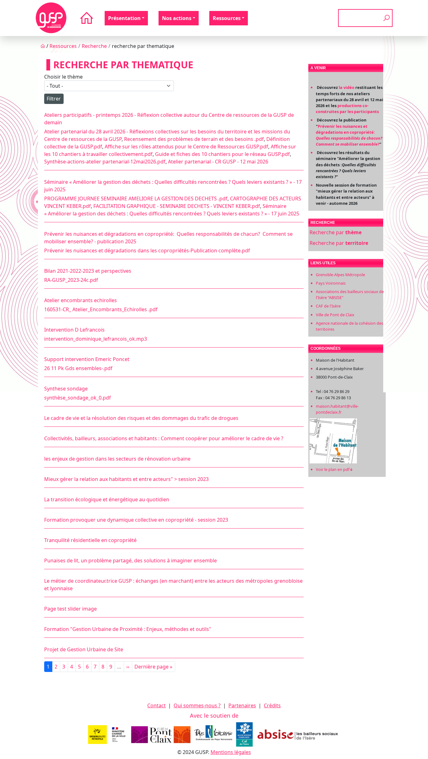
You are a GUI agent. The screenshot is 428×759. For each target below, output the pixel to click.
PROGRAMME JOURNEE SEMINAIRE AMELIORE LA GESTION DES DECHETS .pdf (135, 198)
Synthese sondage (66, 388)
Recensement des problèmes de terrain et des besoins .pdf (194, 139)
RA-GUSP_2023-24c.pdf (71, 279)
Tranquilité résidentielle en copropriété (90, 540)
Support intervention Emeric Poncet (86, 359)
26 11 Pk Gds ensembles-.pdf (78, 368)
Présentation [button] (124, 18)
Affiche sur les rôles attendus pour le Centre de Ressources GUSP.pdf (186, 146)
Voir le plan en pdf (334, 469)
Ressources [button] (227, 18)
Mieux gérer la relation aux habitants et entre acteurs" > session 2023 (126, 479)
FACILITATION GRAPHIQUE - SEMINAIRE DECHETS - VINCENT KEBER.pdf (176, 206)
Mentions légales (231, 752)
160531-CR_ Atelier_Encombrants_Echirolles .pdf (101, 309)
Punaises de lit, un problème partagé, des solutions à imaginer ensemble (130, 560)
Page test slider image (70, 608)
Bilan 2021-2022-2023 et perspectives (87, 270)
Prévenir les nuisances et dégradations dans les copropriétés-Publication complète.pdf (147, 250)
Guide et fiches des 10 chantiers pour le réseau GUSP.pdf (222, 154)
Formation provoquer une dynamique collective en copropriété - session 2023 (136, 519)
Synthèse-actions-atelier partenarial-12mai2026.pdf (104, 161)
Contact (156, 705)
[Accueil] (51, 18)
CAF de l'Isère (328, 306)
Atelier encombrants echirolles (80, 300)
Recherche (94, 46)
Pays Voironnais (331, 283)
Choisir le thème (63, 76)
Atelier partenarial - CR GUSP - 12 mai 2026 (218, 161)
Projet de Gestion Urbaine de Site (83, 649)
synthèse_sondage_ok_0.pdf (77, 397)
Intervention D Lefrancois (74, 329)
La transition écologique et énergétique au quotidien (106, 499)
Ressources (63, 46)
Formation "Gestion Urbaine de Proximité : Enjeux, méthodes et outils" (127, 629)
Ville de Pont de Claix (335, 315)
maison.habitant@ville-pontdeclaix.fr (337, 409)
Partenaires (242, 705)
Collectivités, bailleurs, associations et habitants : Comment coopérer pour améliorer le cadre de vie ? (163, 438)
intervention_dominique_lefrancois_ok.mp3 (95, 338)
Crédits (272, 705)
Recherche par (336, 232)
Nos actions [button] (176, 18)
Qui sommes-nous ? (197, 705)
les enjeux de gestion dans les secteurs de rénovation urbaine (117, 458)
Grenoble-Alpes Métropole (340, 274)
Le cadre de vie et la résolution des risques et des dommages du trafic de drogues (141, 418)
